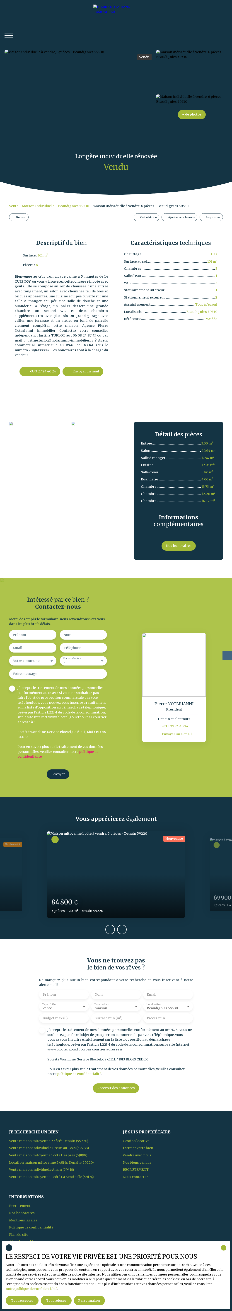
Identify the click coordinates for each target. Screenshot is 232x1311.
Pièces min (156, 1018)
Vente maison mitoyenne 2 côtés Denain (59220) (48, 1141)
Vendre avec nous (137, 1155)
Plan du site (18, 1235)
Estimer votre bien (138, 1148)
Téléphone (72, 648)
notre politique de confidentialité (31, 1289)
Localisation (154, 1004)
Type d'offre (49, 1004)
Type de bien (101, 1004)
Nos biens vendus (137, 1162)
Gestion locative (136, 1141)
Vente (13, 206)
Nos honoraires (22, 1213)
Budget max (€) (55, 1018)
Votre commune (26, 661)
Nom (67, 635)
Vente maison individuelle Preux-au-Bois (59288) (49, 1148)
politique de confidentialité (79, 1074)
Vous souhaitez (72, 658)
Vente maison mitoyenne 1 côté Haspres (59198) (48, 1155)
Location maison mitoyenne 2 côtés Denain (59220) (51, 1162)
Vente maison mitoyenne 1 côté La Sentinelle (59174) (51, 1177)
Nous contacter (135, 1177)
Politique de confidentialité (31, 1227)
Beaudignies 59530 (73, 206)
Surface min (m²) (109, 1018)
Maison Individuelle (38, 206)
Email (17, 648)
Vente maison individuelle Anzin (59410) (41, 1170)
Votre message (25, 674)
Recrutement (136, 1170)
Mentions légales (23, 1220)
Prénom (19, 635)
